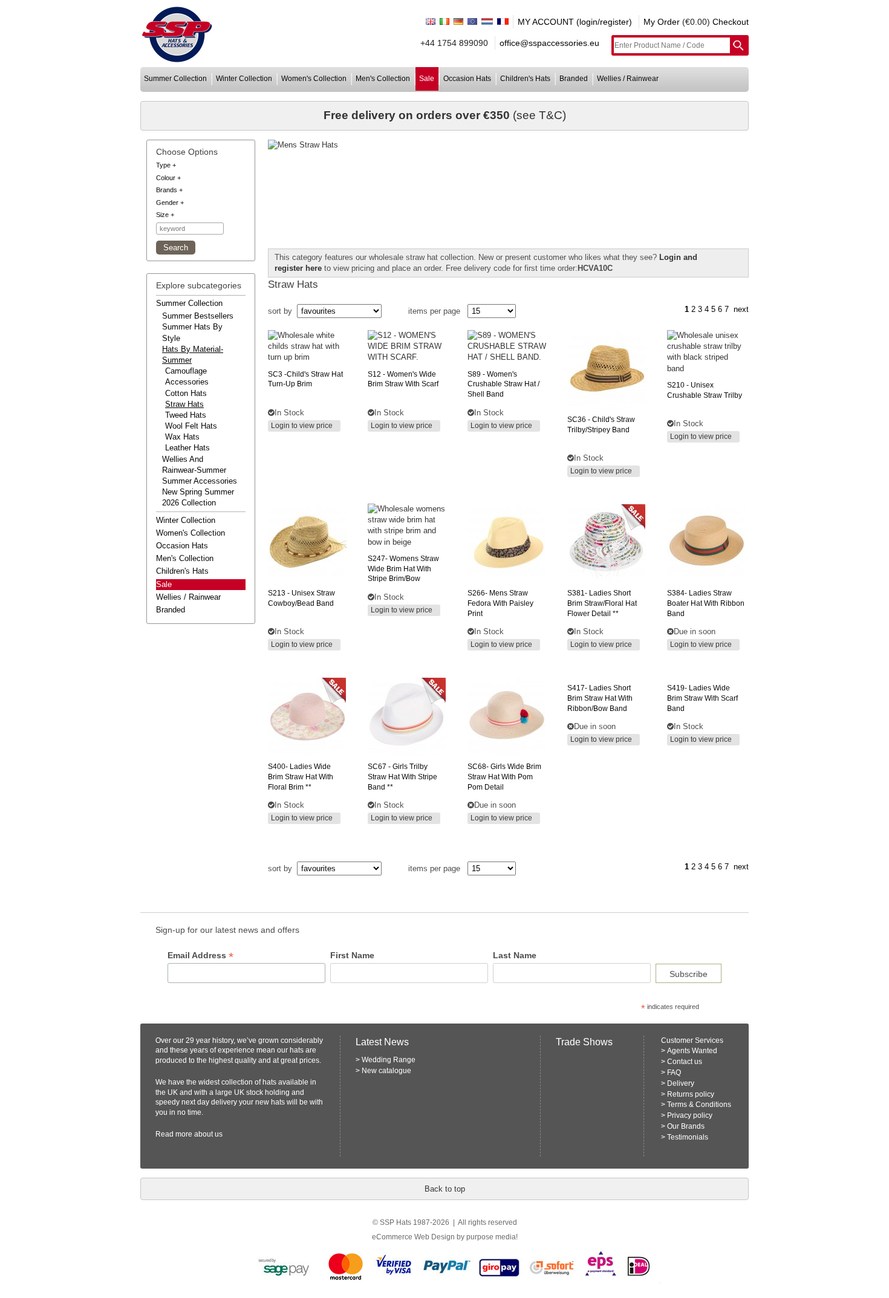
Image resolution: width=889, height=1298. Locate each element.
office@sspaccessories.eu (549, 43)
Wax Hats (182, 436)
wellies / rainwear (628, 78)
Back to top (445, 1188)
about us (208, 1134)
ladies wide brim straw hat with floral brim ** (300, 776)
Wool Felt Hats (191, 425)
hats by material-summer (192, 355)
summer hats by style (192, 332)
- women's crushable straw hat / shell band (503, 384)
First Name (352, 955)
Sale (164, 584)
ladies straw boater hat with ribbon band (705, 603)
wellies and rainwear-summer (194, 465)
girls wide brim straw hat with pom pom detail (504, 776)
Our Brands (686, 1126)
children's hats (525, 78)
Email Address (200, 955)
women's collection (314, 78)
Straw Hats (184, 404)
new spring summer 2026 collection (198, 497)
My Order (661, 22)
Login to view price (302, 425)
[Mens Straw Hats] (508, 145)
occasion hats (467, 78)
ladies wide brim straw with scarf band (702, 698)
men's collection (383, 78)
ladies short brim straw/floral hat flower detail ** (602, 603)
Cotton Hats (186, 393)
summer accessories (199, 480)
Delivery (680, 1083)
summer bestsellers (197, 315)
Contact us (684, 1061)
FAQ (674, 1072)
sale (426, 78)
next (741, 309)
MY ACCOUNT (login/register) (575, 22)
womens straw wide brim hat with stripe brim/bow (403, 568)
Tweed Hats (185, 415)
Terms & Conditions (699, 1104)
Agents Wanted (692, 1051)
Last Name (514, 955)
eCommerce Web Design (413, 1237)
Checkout (730, 22)
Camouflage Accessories (187, 376)
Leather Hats (187, 447)
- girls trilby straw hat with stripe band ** (402, 776)
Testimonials (687, 1137)
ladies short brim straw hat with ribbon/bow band (600, 698)
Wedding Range (388, 1060)
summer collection (175, 78)
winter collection (244, 78)
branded (573, 78)
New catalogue (386, 1070)
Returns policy (690, 1094)
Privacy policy (689, 1115)
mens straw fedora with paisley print (500, 603)
